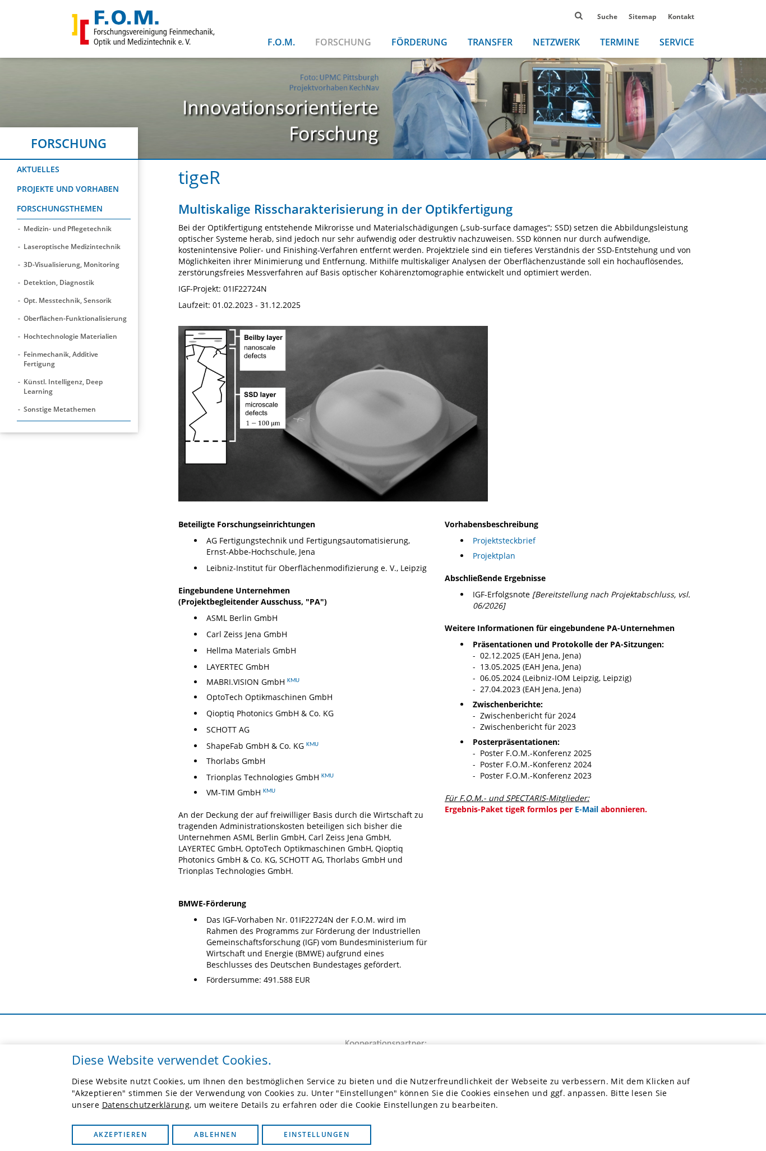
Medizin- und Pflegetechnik (68, 228)
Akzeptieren (120, 1134)
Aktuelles (38, 169)
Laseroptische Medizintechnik (72, 246)
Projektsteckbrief (504, 540)
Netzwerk (556, 42)
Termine (619, 42)
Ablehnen (215, 1134)
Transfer (490, 42)
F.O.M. (281, 42)
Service (676, 42)
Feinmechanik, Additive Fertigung (61, 359)
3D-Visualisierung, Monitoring (71, 264)
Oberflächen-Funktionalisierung (75, 318)
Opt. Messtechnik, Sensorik (68, 300)
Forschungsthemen (60, 208)
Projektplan (494, 555)
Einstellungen (316, 1134)
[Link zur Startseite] (143, 28)
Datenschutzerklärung (146, 1104)
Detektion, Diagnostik (59, 282)
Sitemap (643, 16)
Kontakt (681, 16)
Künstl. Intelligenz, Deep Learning (63, 386)
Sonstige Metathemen (60, 409)
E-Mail (586, 809)
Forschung (343, 42)
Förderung (419, 42)
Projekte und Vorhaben (68, 188)
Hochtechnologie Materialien (70, 336)
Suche (607, 16)
